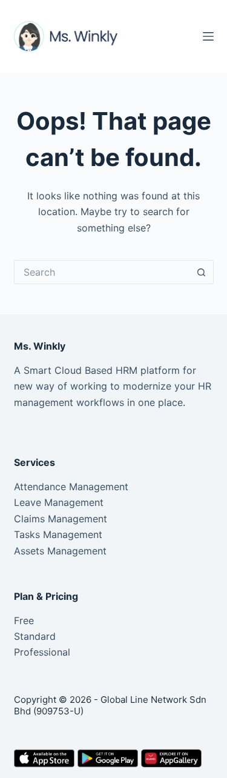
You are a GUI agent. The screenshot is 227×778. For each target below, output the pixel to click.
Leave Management (59, 502)
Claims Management (60, 519)
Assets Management (60, 551)
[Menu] (208, 36)
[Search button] (201, 272)
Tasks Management (58, 534)
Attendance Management (71, 486)
